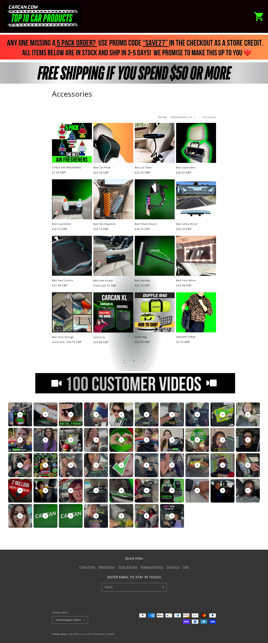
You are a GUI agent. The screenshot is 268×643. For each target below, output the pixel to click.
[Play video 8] (197, 414)
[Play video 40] (248, 490)
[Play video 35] (121, 490)
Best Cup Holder (61, 224)
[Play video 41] (20, 516)
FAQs (186, 566)
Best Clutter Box (185, 167)
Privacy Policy (87, 566)
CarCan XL (99, 337)
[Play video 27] (172, 465)
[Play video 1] (20, 414)
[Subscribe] (163, 587)
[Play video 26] (146, 465)
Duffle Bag (141, 337)
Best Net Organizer (104, 224)
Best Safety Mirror (187, 224)
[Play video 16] (146, 440)
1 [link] (124, 360)
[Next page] (144, 361)
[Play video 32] (45, 490)
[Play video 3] (70, 414)
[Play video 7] (172, 414)
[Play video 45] (121, 516)
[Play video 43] (70, 516)
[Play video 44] (96, 516)
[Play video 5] (121, 414)
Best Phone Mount (146, 224)
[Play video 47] (172, 516)
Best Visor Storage (63, 337)
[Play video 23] (70, 465)
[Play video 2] (45, 414)
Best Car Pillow (102, 167)
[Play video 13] (70, 440)
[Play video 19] (222, 440)
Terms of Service (127, 566)
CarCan (63, 634)
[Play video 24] (96, 465)
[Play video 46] (146, 516)
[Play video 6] (146, 414)
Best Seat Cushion (62, 280)
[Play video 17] (172, 440)
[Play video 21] (20, 465)
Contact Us (173, 566)
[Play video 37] (172, 490)
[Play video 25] (121, 465)
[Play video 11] (20, 440)
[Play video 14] (96, 440)
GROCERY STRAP (185, 337)
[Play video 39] (222, 490)
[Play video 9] (222, 414)
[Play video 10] (248, 414)
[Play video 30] (248, 465)
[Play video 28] (197, 465)
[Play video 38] (197, 490)
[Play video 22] (45, 465)
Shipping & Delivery (152, 566)
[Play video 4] (96, 414)
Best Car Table (143, 167)
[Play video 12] (45, 440)
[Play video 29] (222, 465)
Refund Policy (107, 566)
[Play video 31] (20, 490)
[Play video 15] (121, 440)
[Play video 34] (96, 490)
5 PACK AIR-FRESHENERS (66, 167)
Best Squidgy (142, 280)
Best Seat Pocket (103, 280)
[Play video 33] (70, 490)
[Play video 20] (248, 440)
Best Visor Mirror (186, 280)
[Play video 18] (197, 440)
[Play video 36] (146, 490)
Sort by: (162, 117)
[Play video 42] (45, 516)
